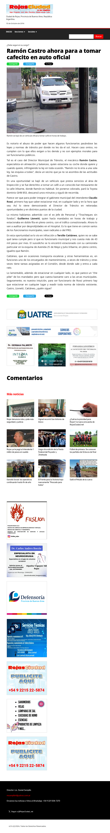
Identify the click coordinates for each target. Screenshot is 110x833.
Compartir (13, 64)
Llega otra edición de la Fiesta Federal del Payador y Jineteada (50, 452)
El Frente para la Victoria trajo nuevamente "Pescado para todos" (50, 482)
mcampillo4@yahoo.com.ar (18, 795)
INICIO (9, 32)
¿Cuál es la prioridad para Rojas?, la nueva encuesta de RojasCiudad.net (82, 422)
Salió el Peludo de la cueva (81, 480)
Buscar (99, 36)
